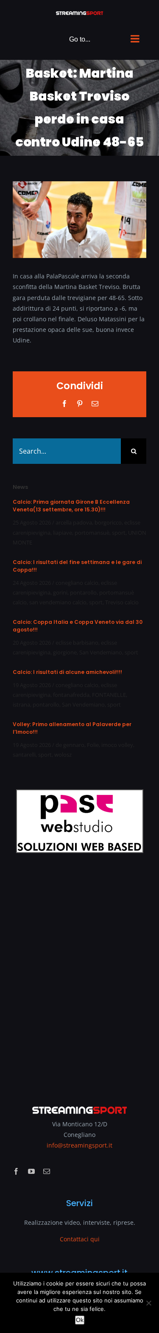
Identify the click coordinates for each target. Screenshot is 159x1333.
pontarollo (83, 592)
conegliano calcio (77, 583)
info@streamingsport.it (79, 1145)
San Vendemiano (100, 652)
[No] (148, 1303)
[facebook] (16, 1171)
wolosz (63, 754)
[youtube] (31, 1171)
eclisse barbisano (77, 642)
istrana (21, 704)
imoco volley (117, 745)
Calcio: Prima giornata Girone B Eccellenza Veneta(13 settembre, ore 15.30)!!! (71, 505)
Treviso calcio (122, 602)
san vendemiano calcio (57, 602)
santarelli (24, 754)
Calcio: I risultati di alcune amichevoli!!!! (67, 672)
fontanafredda (71, 695)
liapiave (62, 532)
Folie (93, 745)
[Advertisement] (79, 973)
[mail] (46, 1171)
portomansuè (92, 532)
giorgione (65, 652)
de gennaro (70, 745)
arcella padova (74, 522)
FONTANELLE (109, 695)
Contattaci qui (80, 1239)
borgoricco (108, 522)
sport (119, 532)
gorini (60, 592)
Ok (80, 1319)
